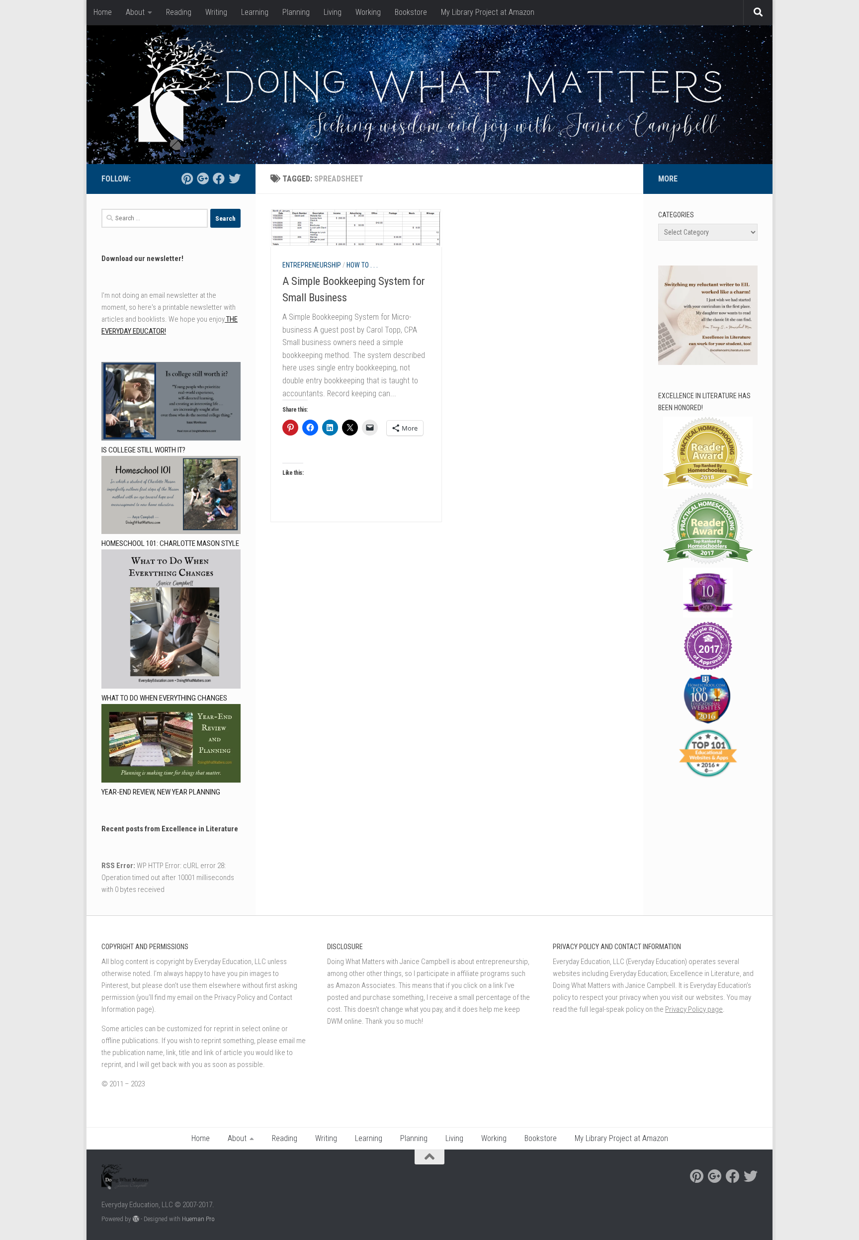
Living (333, 12)
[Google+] (203, 178)
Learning (254, 12)
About (135, 12)
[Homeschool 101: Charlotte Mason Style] (171, 497)
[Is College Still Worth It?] (171, 403)
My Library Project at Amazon (487, 12)
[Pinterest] (187, 178)
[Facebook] (219, 178)
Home (102, 12)
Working (368, 12)
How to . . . (362, 265)
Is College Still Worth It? (143, 449)
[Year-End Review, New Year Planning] (171, 745)
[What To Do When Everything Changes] (171, 620)
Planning (296, 12)
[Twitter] (235, 178)
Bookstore (411, 12)
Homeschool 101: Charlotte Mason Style (170, 543)
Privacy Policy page (694, 1009)
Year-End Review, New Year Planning (160, 792)
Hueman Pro (198, 1219)
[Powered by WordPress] (136, 1219)
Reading (178, 12)
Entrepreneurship (311, 265)
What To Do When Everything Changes (164, 698)
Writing (216, 12)
